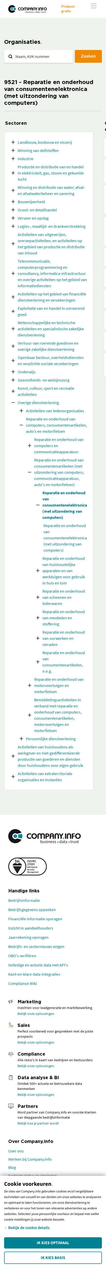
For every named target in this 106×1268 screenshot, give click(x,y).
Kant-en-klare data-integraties (34, 974)
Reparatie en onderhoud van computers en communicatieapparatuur (59, 445)
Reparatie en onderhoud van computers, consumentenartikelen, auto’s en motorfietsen (56, 425)
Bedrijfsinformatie (24, 900)
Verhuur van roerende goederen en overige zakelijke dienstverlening (48, 346)
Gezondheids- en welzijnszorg (43, 380)
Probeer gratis (68, 8)
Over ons (16, 1150)
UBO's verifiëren (22, 955)
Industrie (25, 158)
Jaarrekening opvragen (28, 937)
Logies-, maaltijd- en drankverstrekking (51, 226)
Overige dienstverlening (38, 402)
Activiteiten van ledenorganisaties (55, 410)
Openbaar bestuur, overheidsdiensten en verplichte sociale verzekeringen (51, 360)
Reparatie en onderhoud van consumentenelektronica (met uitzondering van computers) (64, 505)
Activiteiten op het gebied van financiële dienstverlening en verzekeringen (52, 297)
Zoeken (88, 56)
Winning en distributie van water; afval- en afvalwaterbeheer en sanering (51, 190)
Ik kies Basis (53, 1257)
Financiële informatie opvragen (35, 918)
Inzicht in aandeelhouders (30, 928)
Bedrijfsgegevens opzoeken (32, 909)
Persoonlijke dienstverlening (51, 738)
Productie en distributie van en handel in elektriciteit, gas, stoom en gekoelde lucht (51, 173)
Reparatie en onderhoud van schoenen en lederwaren (63, 597)
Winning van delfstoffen (38, 150)
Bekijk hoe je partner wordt (38, 1123)
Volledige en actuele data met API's (38, 964)
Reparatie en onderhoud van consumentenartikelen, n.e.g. (63, 662)
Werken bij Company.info (30, 1159)
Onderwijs (27, 371)
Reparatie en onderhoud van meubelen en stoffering (63, 617)
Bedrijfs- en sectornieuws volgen (36, 946)
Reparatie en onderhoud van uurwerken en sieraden (63, 638)
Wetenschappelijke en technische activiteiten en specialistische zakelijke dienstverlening (51, 328)
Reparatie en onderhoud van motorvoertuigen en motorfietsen (59, 685)
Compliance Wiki (22, 983)
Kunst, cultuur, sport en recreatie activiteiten (46, 391)
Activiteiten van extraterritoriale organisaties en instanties (45, 776)
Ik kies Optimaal (53, 1242)
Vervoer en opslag (33, 218)
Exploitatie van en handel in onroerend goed (51, 311)
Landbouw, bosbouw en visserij (45, 142)
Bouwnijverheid (31, 201)
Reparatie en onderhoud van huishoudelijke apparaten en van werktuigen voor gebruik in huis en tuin (63, 570)
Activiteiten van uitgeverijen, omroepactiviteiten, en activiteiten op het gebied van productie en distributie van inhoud (51, 243)
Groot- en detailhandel (37, 209)
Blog (12, 1167)
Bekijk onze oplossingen (35, 1013)
